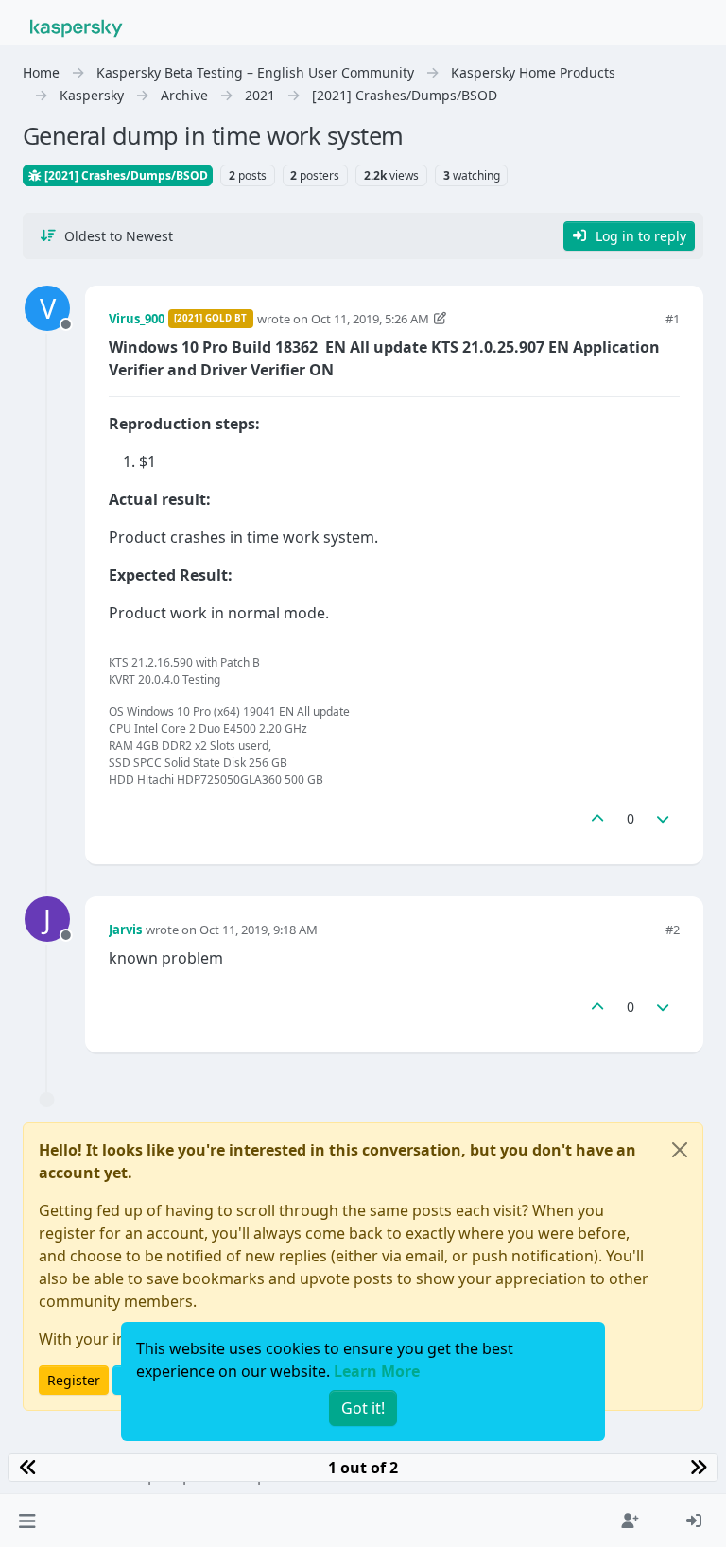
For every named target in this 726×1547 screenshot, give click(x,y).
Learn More (377, 1371)
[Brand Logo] (76, 26)
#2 (673, 929)
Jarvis (125, 929)
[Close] (679, 1149)
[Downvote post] (664, 818)
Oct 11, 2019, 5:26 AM (370, 318)
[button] (27, 1520)
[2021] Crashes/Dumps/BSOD (125, 175)
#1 (673, 318)
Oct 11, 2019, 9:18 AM (258, 929)
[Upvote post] (597, 818)
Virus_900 (136, 318)
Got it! (363, 1408)
